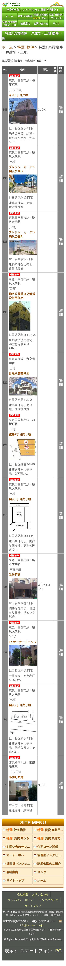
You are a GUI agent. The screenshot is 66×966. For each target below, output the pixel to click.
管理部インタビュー (50, 855)
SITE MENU (33, 822)
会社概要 (22, 894)
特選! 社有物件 (25, 16)
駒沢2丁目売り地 (20, 705)
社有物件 (16, 829)
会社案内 (25, 23)
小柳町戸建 (16, 777)
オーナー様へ (15, 855)
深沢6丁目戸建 (18, 95)
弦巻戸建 (15, 574)
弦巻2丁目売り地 (20, 434)
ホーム (9, 16)
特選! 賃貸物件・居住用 (41, 16)
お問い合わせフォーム (21, 846)
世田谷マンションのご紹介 (24, 863)
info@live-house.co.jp (31, 925)
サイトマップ (15, 880)
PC (58, 950)
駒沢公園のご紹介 (49, 863)
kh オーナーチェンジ (22, 642)
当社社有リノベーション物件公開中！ (33, 9)
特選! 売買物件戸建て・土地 (9, 24)
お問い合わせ (41, 23)
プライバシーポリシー (21, 900)
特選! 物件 (25, 47)
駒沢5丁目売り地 (20, 499)
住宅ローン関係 (47, 846)
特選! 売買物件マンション (56, 16)
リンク (56, 23)
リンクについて (48, 900)
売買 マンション (20, 838)
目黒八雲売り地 (19, 373)
